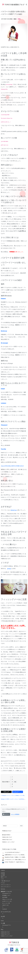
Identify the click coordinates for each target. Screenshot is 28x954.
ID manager (4, 343)
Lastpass (3, 403)
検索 (21, 826)
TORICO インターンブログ (6, 936)
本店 (6, 891)
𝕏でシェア (6, 792)
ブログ (2, 879)
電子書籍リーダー (6, 895)
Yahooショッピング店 (7, 899)
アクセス (3, 882)
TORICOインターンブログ (8, 842)
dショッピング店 (6, 903)
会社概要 (3, 875)
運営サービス (4, 877)
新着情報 (3, 873)
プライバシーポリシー (6, 884)
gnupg (9, 568)
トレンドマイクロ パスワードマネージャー (12, 466)
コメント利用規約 (15, 814)
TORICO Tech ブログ (7, 839)
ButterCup (14, 510)
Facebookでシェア (18, 792)
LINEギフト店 (5, 905)
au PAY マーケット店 (6, 901)
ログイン (6, 814)
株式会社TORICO (6, 834)
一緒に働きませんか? (5, 880)
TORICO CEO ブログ (7, 837)
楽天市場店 (4, 897)
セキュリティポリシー (6, 886)
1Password (4, 425)
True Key (3, 449)
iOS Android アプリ (6, 893)
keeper (3, 388)
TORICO (11, 944)
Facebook (4, 909)
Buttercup (4, 331)
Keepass (3, 298)
